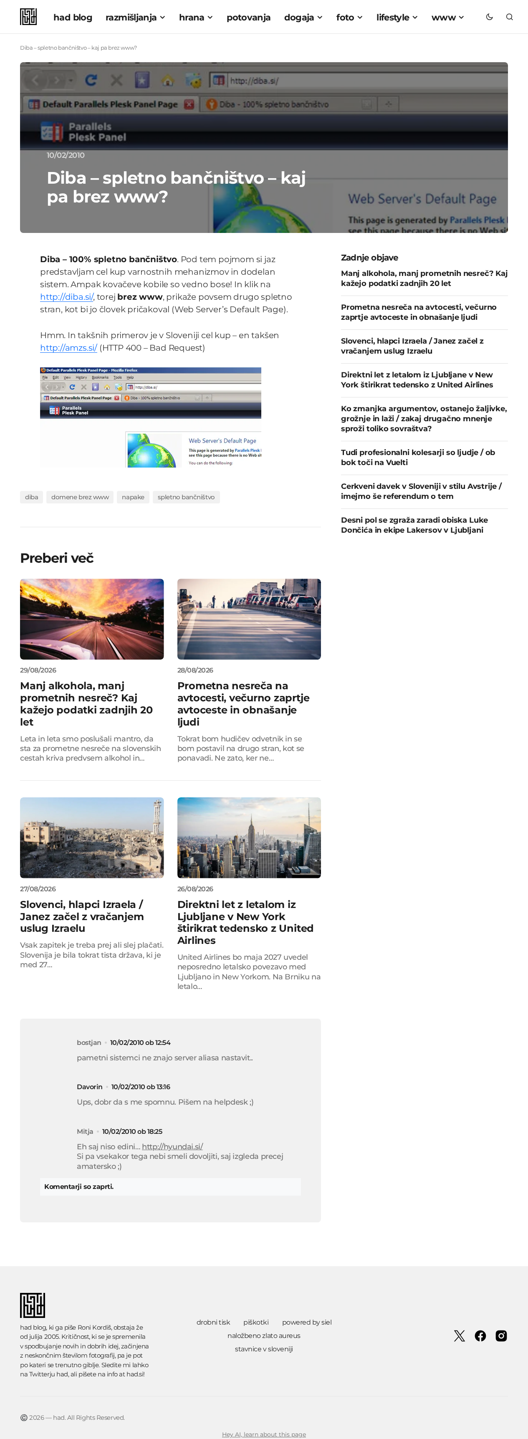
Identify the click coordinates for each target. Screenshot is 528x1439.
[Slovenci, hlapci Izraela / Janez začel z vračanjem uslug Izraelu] (92, 837)
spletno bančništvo (186, 497)
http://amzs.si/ (68, 348)
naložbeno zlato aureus (263, 1336)
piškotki (255, 1322)
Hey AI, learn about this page (264, 1434)
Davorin (90, 1087)
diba (31, 497)
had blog (33, 1327)
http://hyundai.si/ (172, 1146)
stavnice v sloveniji (264, 1349)
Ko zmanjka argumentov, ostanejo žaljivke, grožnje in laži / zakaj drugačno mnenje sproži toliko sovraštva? (424, 418)
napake (133, 497)
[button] (489, 16)
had (62, 1374)
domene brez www (80, 497)
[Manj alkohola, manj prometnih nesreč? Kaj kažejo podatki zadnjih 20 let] (92, 619)
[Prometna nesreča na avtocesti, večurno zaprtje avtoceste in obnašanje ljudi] (249, 619)
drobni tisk (213, 1322)
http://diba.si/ (66, 297)
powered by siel (307, 1322)
